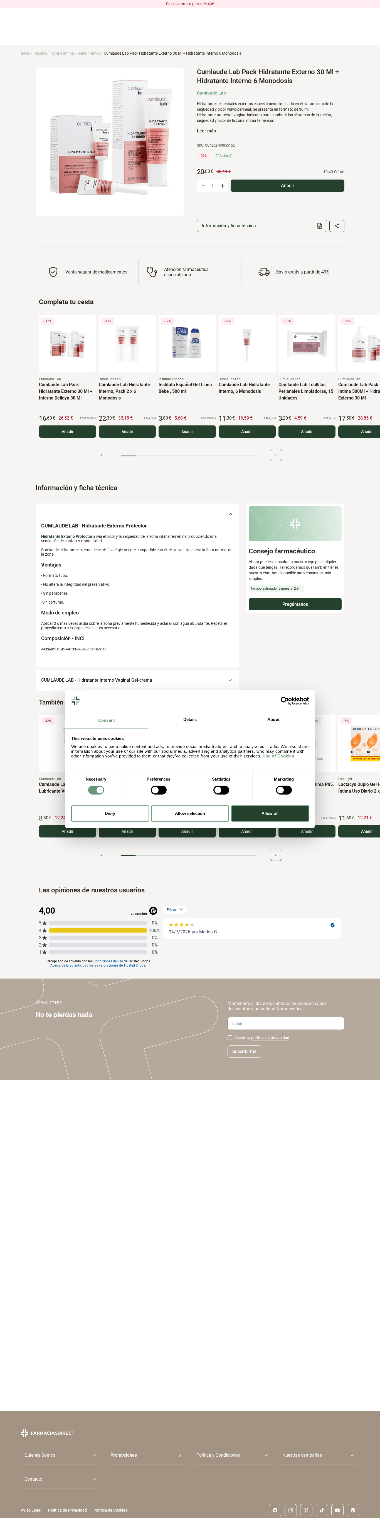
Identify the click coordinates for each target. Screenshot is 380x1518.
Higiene (39, 53)
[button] (147, 1455)
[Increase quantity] (222, 186)
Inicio (25, 53)
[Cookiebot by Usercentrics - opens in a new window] (284, 701)
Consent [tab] (106, 720)
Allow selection (190, 813)
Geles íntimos (88, 53)
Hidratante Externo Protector (67, 536)
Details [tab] (190, 719)
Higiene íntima (62, 53)
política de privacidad (270, 1037)
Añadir (67, 431)
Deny (110, 813)
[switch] (159, 790)
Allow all (269, 813)
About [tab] (273, 719)
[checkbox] (230, 1037)
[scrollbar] (188, 456)
